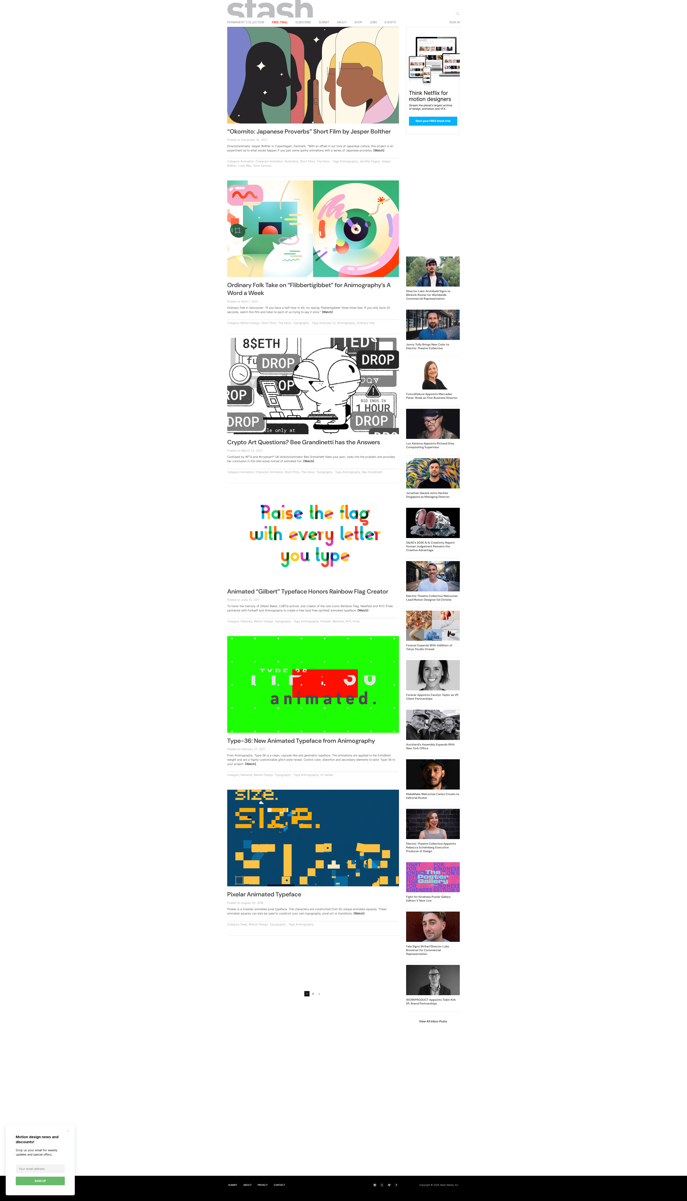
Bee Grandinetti (372, 472)
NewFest (338, 621)
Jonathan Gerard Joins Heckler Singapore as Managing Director (428, 495)
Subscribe (303, 22)
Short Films (307, 161)
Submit (324, 22)
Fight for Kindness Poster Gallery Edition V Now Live (428, 898)
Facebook (396, 1185)
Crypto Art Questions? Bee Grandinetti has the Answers (303, 442)
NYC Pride (353, 621)
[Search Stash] (457, 13)
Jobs (373, 22)
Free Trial (280, 22)
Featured (246, 621)
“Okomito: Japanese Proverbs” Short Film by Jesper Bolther (309, 131)
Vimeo (389, 1185)
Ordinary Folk (365, 323)
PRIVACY (263, 1184)
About (342, 22)
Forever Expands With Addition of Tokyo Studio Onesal (429, 647)
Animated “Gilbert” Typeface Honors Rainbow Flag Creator (307, 591)
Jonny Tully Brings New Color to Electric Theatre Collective (427, 346)
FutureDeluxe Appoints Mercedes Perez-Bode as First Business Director (431, 396)
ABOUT (247, 1184)
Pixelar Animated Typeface (264, 894)
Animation (247, 161)
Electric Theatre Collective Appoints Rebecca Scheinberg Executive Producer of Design (431, 847)
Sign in (454, 22)
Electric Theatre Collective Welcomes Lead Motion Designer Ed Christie (432, 598)
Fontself (325, 621)
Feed (243, 924)
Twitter (382, 1185)
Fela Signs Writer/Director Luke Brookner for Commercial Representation (427, 950)
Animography (349, 161)
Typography (301, 323)
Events (390, 22)
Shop (358, 22)
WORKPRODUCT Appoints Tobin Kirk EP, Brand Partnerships (431, 1001)
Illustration (291, 161)
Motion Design (250, 323)
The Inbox (323, 161)
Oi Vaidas (326, 775)
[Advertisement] (313, 964)
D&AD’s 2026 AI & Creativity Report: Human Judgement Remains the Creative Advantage (430, 546)
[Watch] (378, 150)
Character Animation (269, 161)
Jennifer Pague (369, 161)
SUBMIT (232, 1184)
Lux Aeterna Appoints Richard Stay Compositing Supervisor (430, 445)
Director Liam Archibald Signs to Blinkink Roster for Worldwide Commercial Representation (428, 295)
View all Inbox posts (433, 1021)
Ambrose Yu (327, 323)
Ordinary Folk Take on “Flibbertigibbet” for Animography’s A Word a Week (309, 289)
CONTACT (279, 1184)
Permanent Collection (245, 22)
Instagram (375, 1185)
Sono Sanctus (262, 165)
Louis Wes (245, 165)
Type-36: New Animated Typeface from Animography (301, 741)
